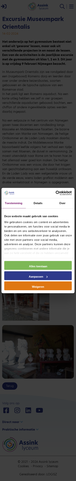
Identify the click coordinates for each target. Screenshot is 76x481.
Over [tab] (62, 203)
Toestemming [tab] (13, 203)
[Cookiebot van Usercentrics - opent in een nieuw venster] (55, 193)
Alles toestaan (38, 266)
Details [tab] (38, 203)
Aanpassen (36, 276)
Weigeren (38, 286)
